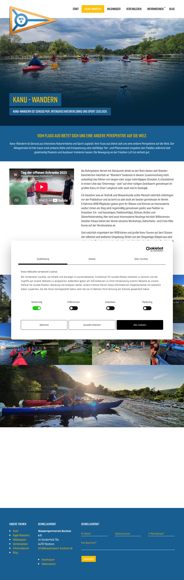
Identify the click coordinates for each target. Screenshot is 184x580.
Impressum (48, 559)
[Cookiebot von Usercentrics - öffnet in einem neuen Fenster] (147, 249)
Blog (15, 552)
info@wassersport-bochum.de (55, 548)
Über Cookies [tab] (141, 259)
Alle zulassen (140, 324)
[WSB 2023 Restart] (34, 9)
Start (16, 531)
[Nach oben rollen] (176, 572)
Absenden (89, 559)
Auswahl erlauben (92, 324)
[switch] (73, 308)
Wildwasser (19, 539)
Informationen (21, 548)
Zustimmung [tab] (43, 259)
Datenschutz (49, 564)
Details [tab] (92, 259)
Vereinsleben (20, 544)
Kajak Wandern (21, 535)
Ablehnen (44, 324)
